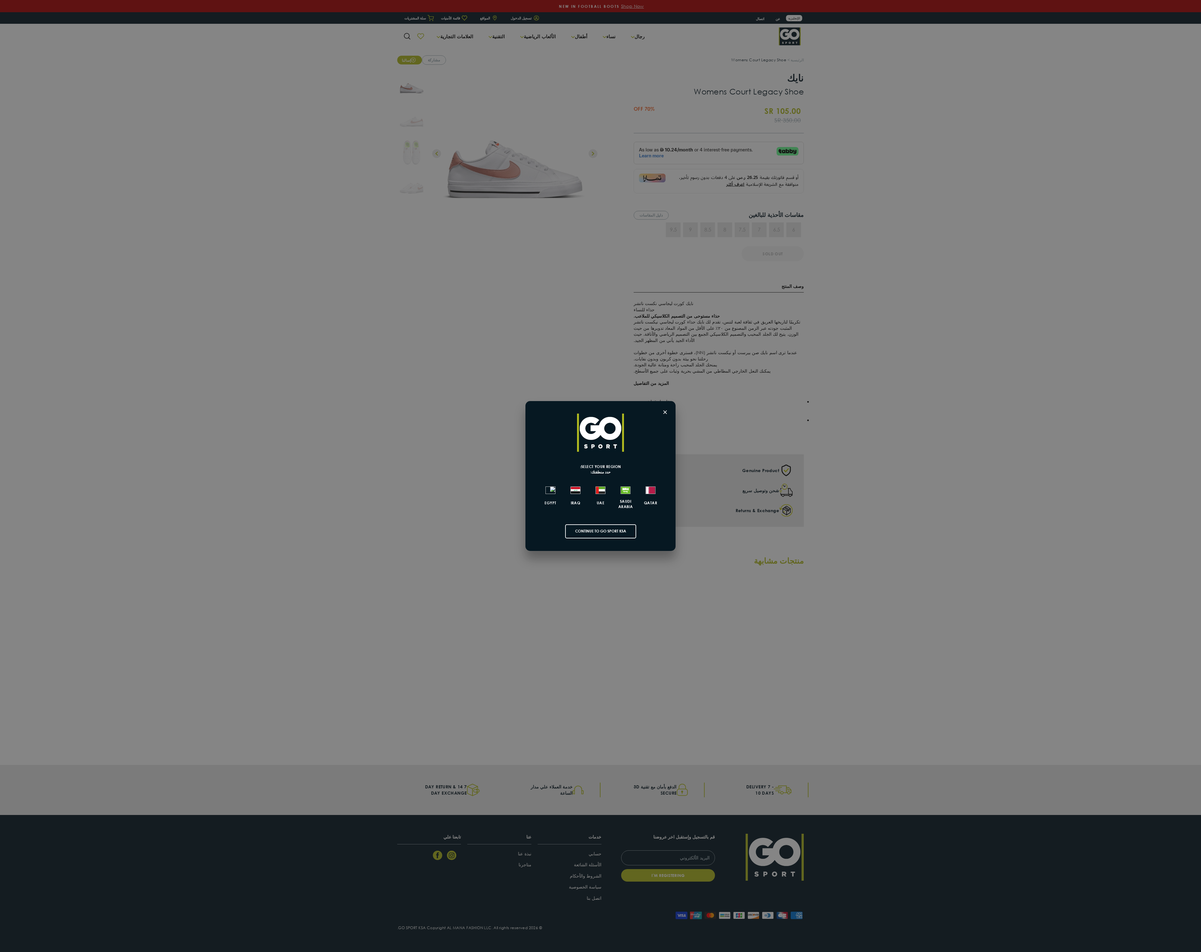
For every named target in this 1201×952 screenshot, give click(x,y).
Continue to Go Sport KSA (600, 531)
